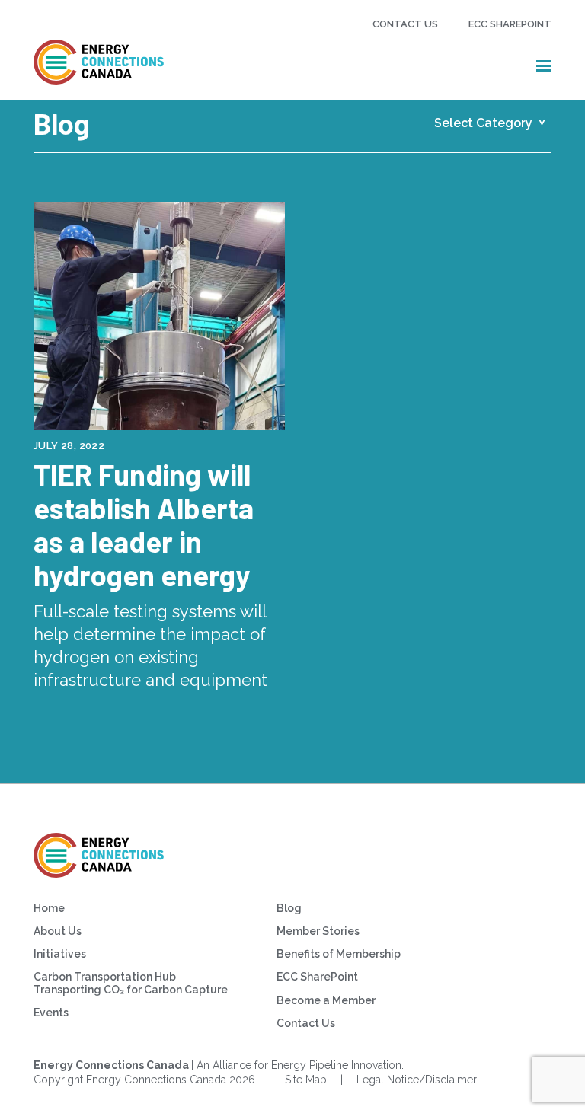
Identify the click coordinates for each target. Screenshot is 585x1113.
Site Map (306, 1079)
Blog (289, 908)
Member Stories (318, 931)
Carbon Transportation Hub (105, 977)
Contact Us (405, 24)
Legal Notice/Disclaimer (416, 1079)
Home (49, 908)
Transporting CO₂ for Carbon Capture (131, 990)
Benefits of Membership (339, 954)
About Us (58, 931)
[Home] (99, 62)
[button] (544, 65)
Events (51, 1012)
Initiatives (60, 954)
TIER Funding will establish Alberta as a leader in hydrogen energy (144, 525)
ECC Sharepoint (509, 24)
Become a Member (326, 1000)
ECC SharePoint (317, 977)
